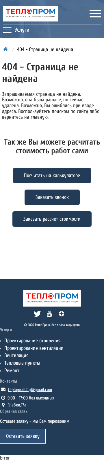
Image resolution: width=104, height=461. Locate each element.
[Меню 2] (7, 30)
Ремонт (11, 371)
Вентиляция (16, 355)
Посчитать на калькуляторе (52, 175)
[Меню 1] (95, 13)
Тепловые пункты (22, 363)
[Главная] (30, 13)
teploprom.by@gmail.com (30, 389)
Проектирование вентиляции (34, 348)
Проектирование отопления (32, 341)
